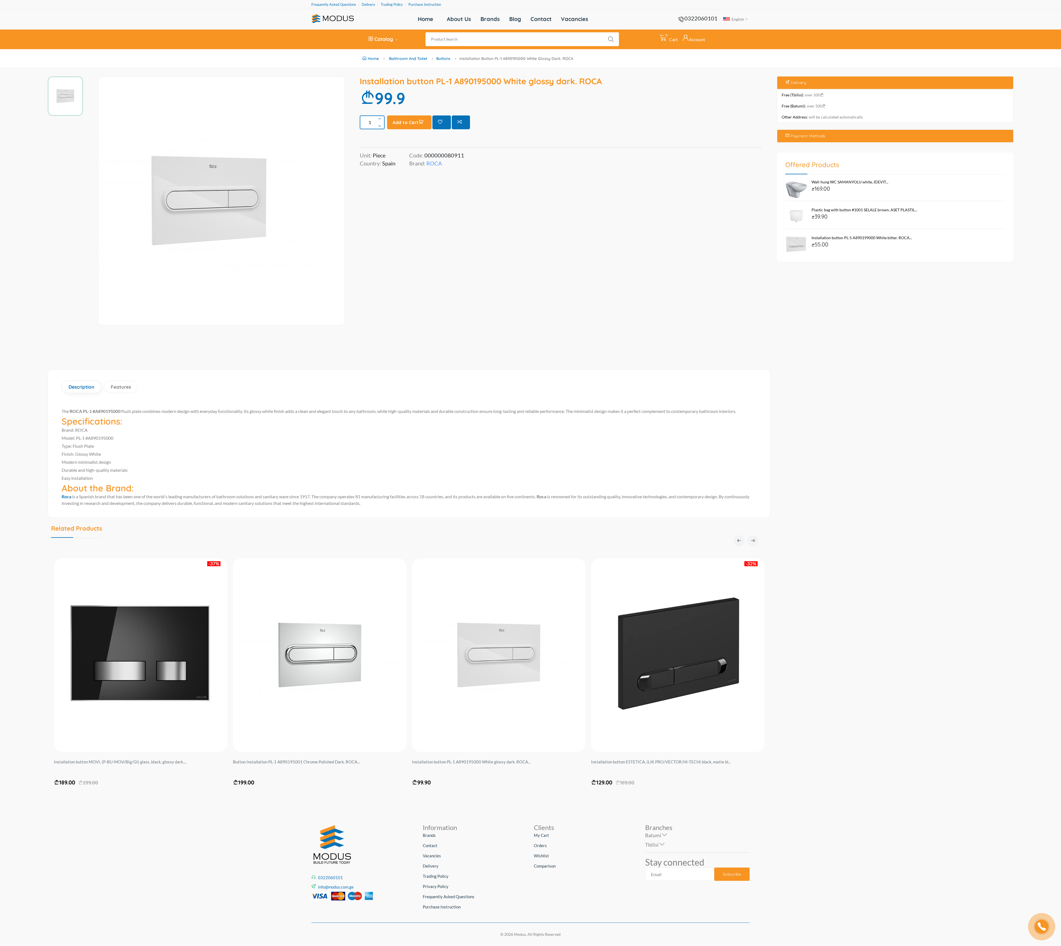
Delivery (368, 4)
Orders (540, 845)
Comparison (545, 865)
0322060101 (701, 18)
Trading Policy (392, 4)
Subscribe (732, 874)
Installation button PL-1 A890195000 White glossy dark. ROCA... (471, 761)
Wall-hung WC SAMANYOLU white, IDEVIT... (849, 182)
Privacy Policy (435, 886)
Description (81, 387)
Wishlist (541, 855)
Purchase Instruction (424, 4)
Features (121, 387)
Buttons (443, 58)
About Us (459, 18)
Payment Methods (808, 135)
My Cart (541, 835)
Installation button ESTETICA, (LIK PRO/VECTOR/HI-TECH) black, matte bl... (661, 761)
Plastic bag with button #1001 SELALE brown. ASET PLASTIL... (864, 209)
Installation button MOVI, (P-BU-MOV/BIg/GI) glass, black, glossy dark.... (120, 761)
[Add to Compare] (461, 122)
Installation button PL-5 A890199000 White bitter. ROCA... (861, 237)
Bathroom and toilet (408, 58)
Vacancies (574, 18)
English (737, 19)
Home (425, 18)
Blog (515, 18)
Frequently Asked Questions (333, 4)
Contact (540, 18)
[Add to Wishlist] (441, 122)
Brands (490, 18)
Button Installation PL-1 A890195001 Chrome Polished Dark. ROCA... (296, 761)
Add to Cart (406, 122)
